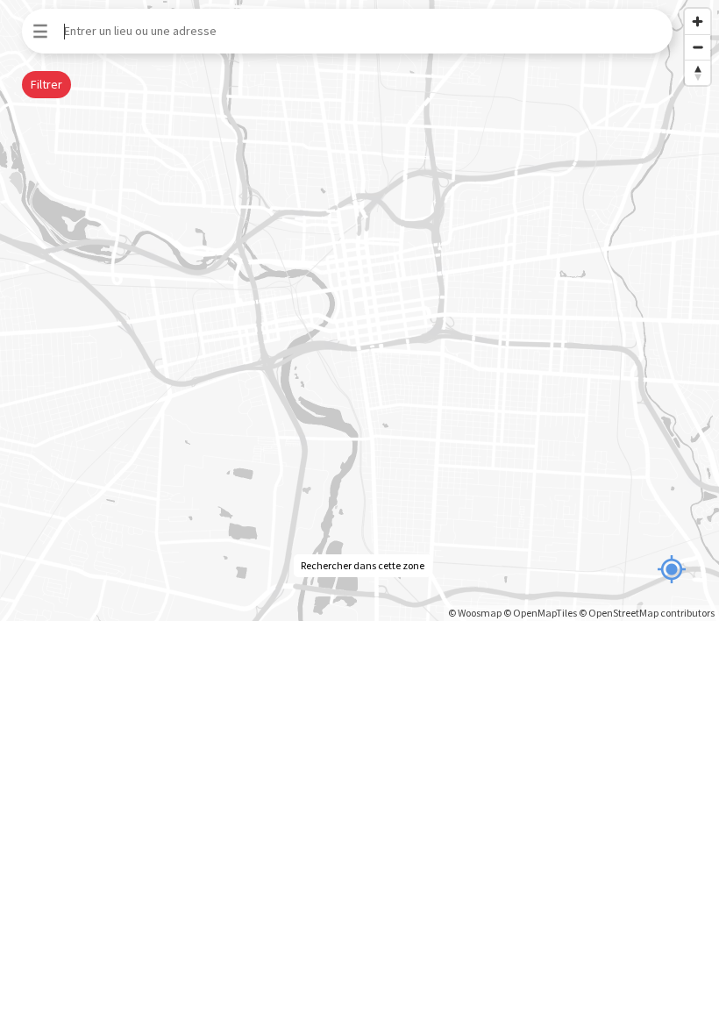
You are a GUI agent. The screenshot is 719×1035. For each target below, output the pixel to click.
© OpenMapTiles (540, 612)
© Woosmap (475, 612)
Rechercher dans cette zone (362, 565)
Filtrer (46, 84)
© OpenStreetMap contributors (647, 612)
